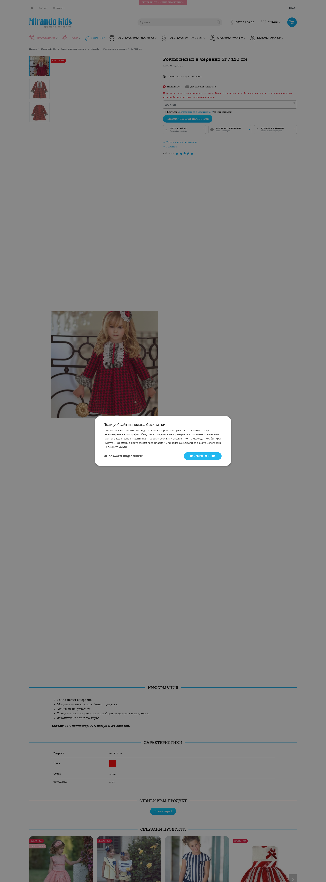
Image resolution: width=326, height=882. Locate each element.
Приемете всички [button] (202, 456)
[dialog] (163, 441)
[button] (123, 456)
